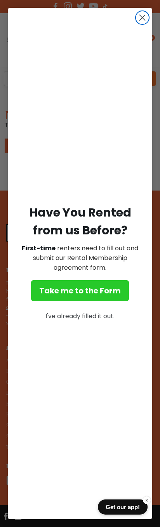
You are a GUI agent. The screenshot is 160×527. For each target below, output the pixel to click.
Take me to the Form (80, 290)
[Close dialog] (142, 17)
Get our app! (123, 507)
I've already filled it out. (80, 316)
